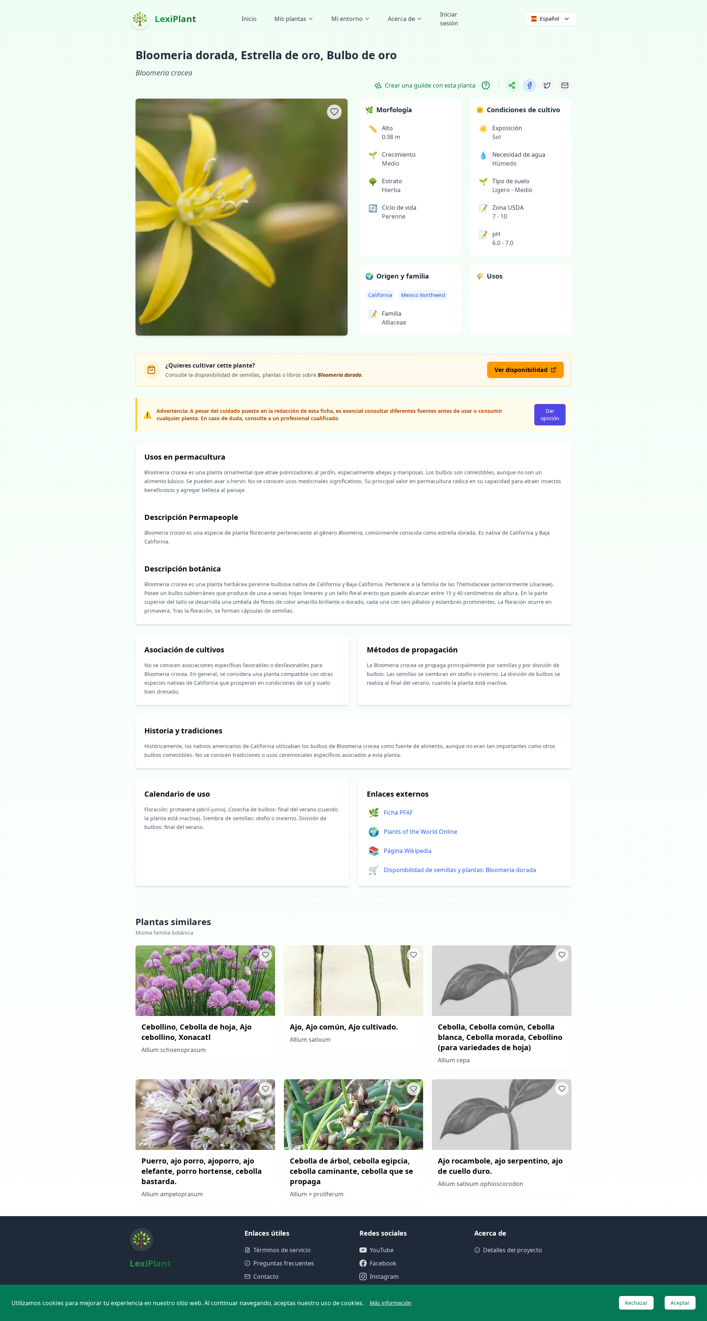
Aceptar (680, 1302)
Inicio (249, 19)
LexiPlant (175, 19)
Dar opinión (550, 414)
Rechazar (636, 1302)
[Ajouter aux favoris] (334, 112)
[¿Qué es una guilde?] (485, 85)
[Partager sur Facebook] (529, 85)
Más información (390, 1302)
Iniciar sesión (449, 18)
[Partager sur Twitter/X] (547, 85)
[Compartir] (511, 85)
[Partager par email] (564, 85)
